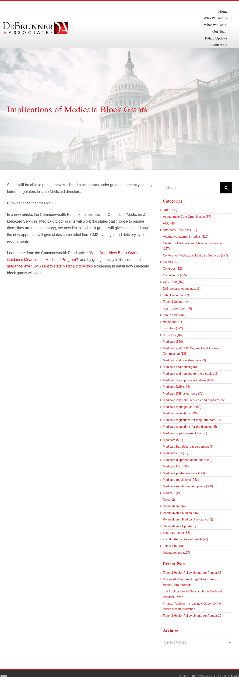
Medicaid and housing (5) (180, 367)
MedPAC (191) (173, 493)
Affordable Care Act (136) (180, 230)
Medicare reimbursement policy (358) (188, 486)
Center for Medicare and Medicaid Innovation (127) (193, 246)
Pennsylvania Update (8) (179, 526)
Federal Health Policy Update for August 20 (192, 615)
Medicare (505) (173, 440)
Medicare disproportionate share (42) (187, 460)
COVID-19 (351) (173, 282)
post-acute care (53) (176, 532)
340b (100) (170, 210)
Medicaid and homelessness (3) (184, 360)
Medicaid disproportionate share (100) (188, 380)
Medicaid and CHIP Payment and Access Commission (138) (191, 350)
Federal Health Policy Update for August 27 (192, 572)
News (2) (169, 499)
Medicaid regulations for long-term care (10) (192, 420)
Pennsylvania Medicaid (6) (181, 513)
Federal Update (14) (176, 301)
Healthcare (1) (172, 322)
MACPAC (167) (173, 335)
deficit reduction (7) (176, 295)
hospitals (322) (173, 328)
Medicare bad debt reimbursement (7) (188, 446)
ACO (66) (169, 223)
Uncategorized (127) (176, 552)
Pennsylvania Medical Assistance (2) (188, 519)
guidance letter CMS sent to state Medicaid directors (50, 266)
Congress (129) (173, 268)
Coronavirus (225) (175, 275)
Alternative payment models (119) (185, 236)
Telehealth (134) (173, 546)
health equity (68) (174, 315)
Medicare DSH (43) (176, 466)
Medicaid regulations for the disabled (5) (190, 426)
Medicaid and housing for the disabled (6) (190, 373)
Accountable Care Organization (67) (187, 216)
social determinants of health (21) (185, 539)
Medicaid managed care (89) (182, 407)
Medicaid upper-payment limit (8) (185, 433)
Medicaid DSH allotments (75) (183, 393)
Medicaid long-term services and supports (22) (194, 400)
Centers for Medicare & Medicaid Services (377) (195, 255)
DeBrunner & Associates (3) (181, 288)
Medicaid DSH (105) (176, 386)
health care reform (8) (177, 308)
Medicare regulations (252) (181, 479)
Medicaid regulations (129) (180, 413)
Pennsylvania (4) (174, 506)
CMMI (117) (171, 262)
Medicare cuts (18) (175, 453)
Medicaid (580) (173, 341)
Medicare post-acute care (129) (184, 473)
